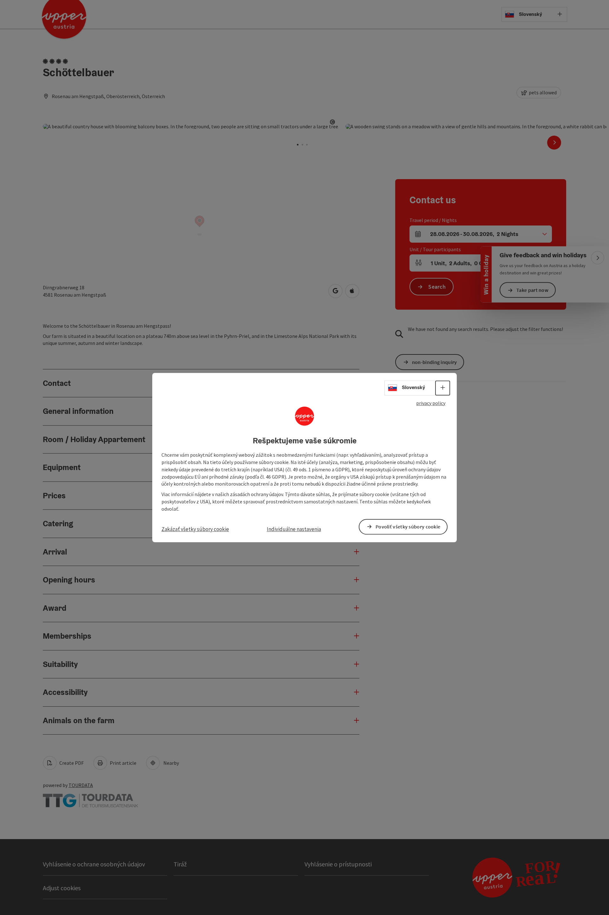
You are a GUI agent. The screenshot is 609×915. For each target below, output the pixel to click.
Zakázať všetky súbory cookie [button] (195, 529)
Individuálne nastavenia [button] (294, 529)
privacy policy (430, 403)
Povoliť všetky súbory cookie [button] (408, 526)
